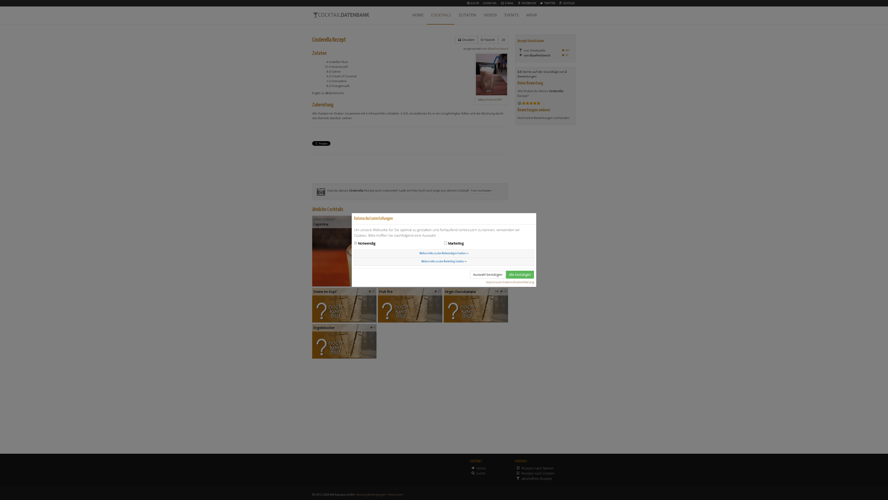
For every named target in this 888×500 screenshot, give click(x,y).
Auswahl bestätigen (487, 274)
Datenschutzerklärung (518, 282)
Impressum (494, 282)
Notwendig (367, 243)
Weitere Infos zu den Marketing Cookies (443, 261)
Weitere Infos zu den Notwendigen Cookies (442, 253)
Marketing (456, 243)
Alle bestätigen (520, 274)
